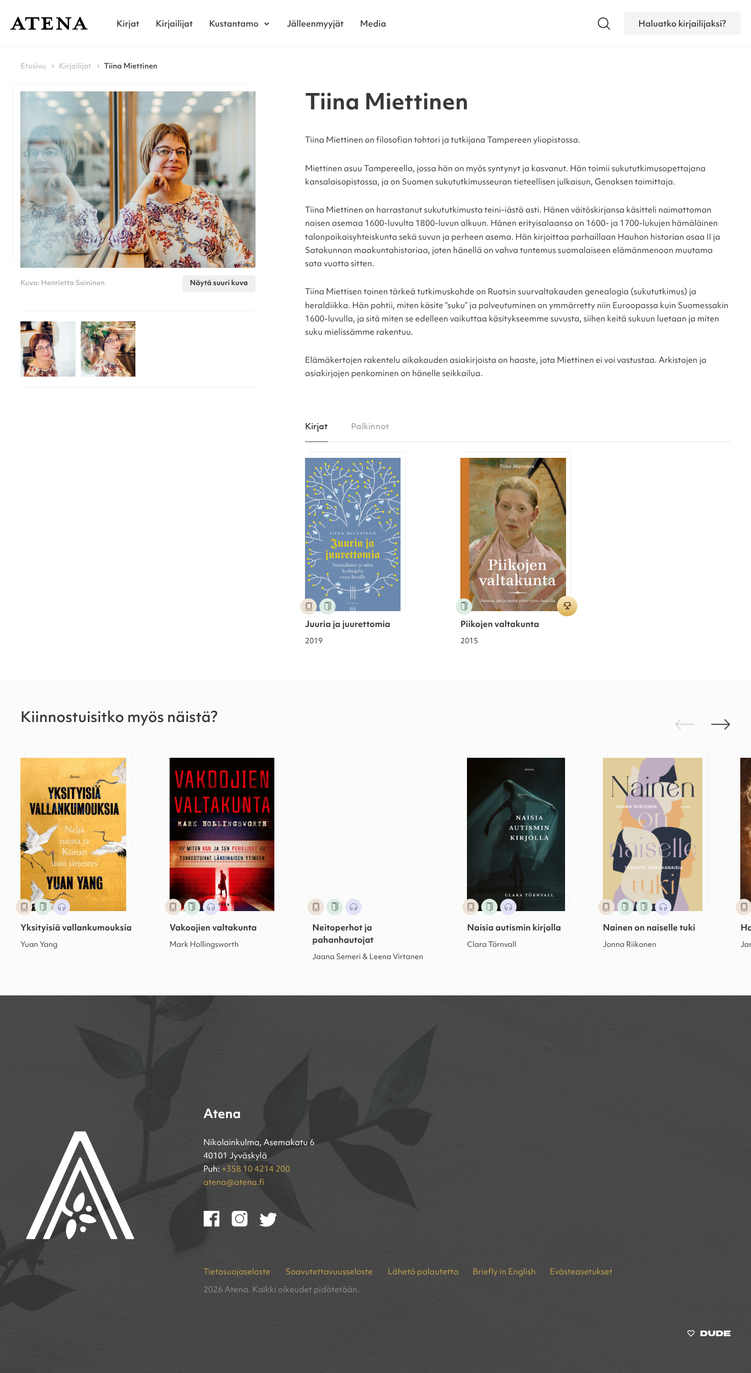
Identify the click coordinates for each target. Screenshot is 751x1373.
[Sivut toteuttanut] (709, 1336)
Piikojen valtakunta (499, 625)
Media (373, 23)
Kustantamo (234, 23)
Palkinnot (370, 427)
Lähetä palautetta (423, 1272)
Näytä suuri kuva (219, 283)
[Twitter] (273, 1224)
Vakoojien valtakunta (213, 928)
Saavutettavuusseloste (329, 1272)
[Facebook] (217, 1224)
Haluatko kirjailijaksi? (682, 23)
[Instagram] (245, 1224)
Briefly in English (504, 1272)
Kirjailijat (174, 23)
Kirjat (127, 23)
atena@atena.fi (234, 1183)
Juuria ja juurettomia (347, 625)
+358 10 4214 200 (256, 1170)
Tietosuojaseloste (237, 1272)
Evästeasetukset (581, 1272)
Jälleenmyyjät (315, 23)
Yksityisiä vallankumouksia (76, 928)
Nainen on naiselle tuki (649, 928)
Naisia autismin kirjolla (514, 928)
